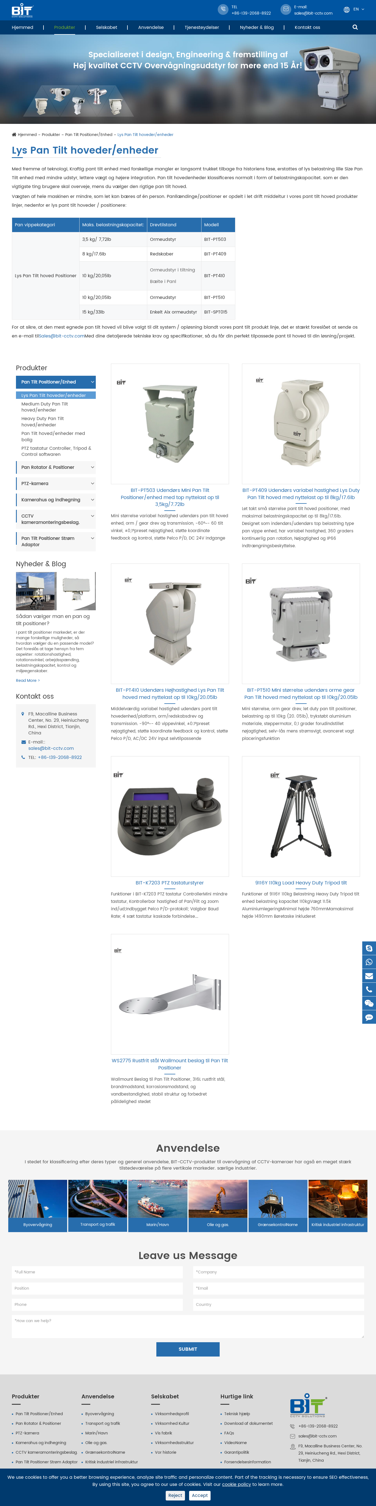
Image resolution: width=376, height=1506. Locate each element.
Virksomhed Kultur (172, 1423)
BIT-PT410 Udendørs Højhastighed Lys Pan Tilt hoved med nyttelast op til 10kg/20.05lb (170, 693)
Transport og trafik (97, 1224)
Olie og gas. (218, 1225)
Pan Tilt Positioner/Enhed (88, 135)
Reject (175, 1495)
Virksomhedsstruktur (174, 1443)
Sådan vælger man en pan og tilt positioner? (53, 620)
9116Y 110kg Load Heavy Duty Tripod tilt (301, 883)
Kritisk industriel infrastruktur (338, 1225)
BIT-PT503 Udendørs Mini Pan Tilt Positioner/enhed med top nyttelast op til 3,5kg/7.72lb (170, 497)
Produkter (64, 27)
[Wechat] (369, 1003)
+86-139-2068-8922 (60, 758)
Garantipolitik (236, 1452)
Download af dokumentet (248, 1423)
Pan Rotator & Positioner (47, 467)
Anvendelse (151, 27)
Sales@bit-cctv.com (62, 336)
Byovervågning (37, 1225)
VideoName (235, 1443)
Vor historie (165, 1452)
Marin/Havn (157, 1225)
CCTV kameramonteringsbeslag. (50, 519)
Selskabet (106, 27)
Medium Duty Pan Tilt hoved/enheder (44, 407)
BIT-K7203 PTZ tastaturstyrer (170, 883)
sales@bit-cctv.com (313, 10)
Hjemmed (22, 27)
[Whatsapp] (369, 962)
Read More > (28, 681)
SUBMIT (188, 1349)
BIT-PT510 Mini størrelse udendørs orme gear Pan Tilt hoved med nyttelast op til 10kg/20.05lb (301, 693)
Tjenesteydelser (202, 27)
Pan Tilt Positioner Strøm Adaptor (47, 542)
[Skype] (369, 948)
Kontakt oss (307, 27)
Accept (200, 1495)
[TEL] (369, 989)
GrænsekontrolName (278, 1225)
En (356, 9)
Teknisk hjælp (237, 1414)
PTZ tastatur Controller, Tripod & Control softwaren (56, 451)
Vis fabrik (163, 1433)
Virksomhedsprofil (172, 1414)
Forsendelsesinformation (247, 1462)
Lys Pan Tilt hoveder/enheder (145, 135)
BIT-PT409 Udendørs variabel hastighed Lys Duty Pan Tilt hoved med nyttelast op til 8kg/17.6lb (301, 494)
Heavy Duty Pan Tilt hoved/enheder (42, 422)
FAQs (229, 1433)
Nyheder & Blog (257, 27)
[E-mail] (369, 975)
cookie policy (236, 1484)
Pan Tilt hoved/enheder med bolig (53, 437)
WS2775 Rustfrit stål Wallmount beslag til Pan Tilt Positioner (170, 1064)
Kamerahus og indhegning (50, 499)
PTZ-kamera (34, 484)
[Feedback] (369, 1017)
